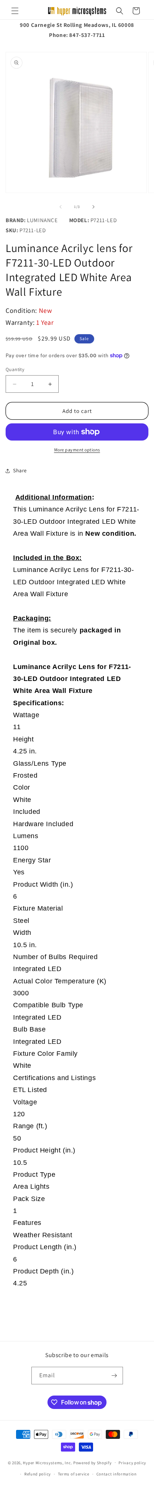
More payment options (77, 449)
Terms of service (73, 1474)
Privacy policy (132, 1462)
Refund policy (37, 1474)
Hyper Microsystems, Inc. (47, 1462)
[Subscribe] (114, 1375)
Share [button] (20, 470)
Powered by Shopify (92, 1462)
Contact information (116, 1474)
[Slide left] (60, 207)
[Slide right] (93, 207)
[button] (15, 11)
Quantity (15, 369)
